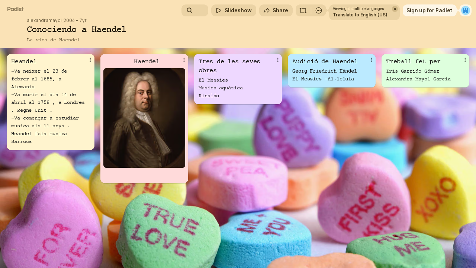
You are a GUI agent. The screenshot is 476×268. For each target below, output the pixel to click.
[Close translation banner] (395, 9)
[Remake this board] (303, 10)
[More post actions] (90, 60)
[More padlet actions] (318, 10)
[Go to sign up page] (466, 10)
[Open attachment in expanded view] (144, 118)
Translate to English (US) (360, 14)
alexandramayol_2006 (51, 20)
